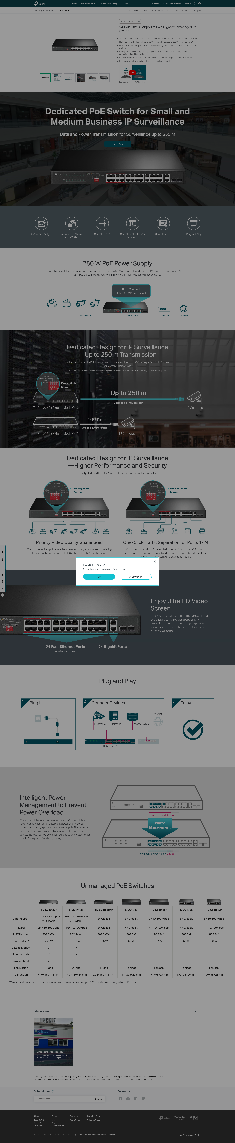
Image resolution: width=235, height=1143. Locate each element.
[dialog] (117, 571)
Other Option (135, 576)
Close (154, 561)
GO (99, 576)
